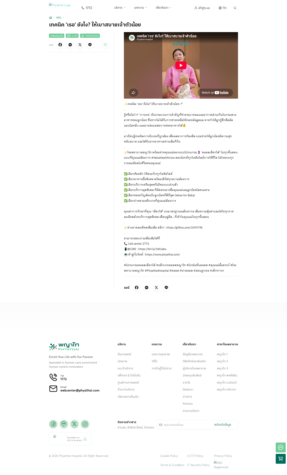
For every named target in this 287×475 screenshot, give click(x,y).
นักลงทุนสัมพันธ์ (192, 375)
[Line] (64, 424)
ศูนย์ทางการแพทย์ (128, 382)
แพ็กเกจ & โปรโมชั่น (129, 375)
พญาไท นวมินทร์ (227, 382)
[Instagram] (85, 424)
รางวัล (186, 382)
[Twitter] (74, 424)
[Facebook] (53, 424)
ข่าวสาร (187, 396)
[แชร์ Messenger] (70, 45)
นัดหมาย (122, 361)
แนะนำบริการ (125, 368)
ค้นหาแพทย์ (124, 354)
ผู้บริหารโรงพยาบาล (194, 368)
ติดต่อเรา (188, 389)
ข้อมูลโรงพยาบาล (192, 354)
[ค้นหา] (235, 8)
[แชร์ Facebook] (60, 45)
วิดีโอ (58, 17)
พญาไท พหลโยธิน (227, 375)
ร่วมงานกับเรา (191, 410)
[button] (62, 8)
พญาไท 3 (222, 368)
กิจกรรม (188, 403)
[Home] (50, 17)
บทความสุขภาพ (161, 354)
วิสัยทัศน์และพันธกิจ (194, 361)
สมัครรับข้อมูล (222, 424)
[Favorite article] (105, 45)
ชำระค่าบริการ (126, 389)
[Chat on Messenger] (281, 448)
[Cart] (281, 459)
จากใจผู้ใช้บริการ (162, 368)
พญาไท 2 (222, 361)
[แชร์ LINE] (90, 45)
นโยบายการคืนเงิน (128, 396)
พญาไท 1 (222, 354)
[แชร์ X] (80, 45)
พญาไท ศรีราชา (226, 389)
